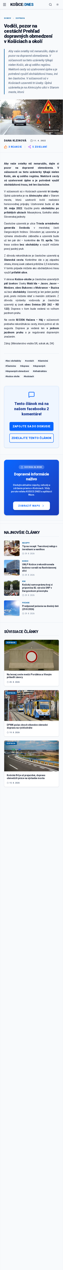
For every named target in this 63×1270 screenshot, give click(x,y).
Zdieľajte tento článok (31, 438)
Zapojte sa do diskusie (32, 426)
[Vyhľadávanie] (50, 4)
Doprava (20, 18)
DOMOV (7, 18)
